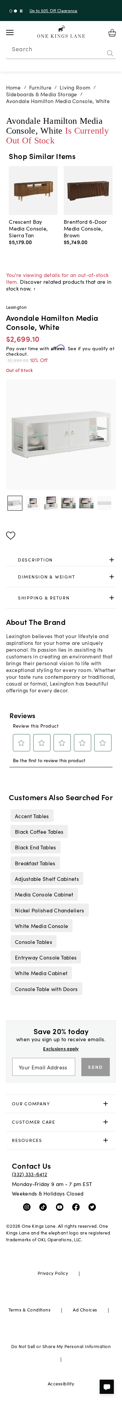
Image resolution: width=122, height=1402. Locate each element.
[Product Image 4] (86, 503)
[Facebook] (77, 1207)
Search (22, 48)
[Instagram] (28, 1207)
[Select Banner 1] (15, 11)
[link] (61, 560)
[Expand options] (111, 560)
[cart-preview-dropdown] (112, 33)
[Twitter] (93, 1207)
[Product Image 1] (32, 503)
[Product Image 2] (50, 503)
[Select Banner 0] (11, 11)
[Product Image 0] (14, 503)
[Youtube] (61, 1207)
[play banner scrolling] (21, 11)
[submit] (110, 53)
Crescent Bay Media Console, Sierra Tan (28, 228)
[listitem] (32, 815)
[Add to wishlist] (10, 535)
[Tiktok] (44, 1207)
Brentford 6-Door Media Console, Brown (85, 228)
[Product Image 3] (68, 503)
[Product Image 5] (104, 503)
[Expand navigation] (15, 32)
